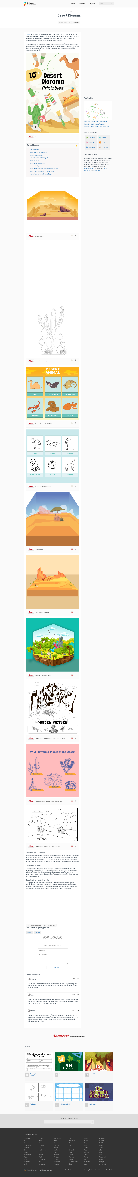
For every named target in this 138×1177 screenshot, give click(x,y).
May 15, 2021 (75, 1010)
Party (41, 1157)
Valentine (87, 1162)
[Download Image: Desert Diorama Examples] (76, 612)
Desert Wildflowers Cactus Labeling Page (42, 171)
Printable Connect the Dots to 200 (95, 121)
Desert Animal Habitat (36, 155)
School (56, 1159)
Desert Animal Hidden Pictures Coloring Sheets (44, 168)
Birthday (101, 1140)
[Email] (48, 939)
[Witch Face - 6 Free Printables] (99, 1082)
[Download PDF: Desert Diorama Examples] (72, 612)
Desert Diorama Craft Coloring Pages (41, 174)
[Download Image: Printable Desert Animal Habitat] (76, 423)
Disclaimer (98, 1170)
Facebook (87, 170)
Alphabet (102, 1138)
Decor (101, 1145)
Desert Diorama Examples (37, 163)
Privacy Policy (88, 1170)
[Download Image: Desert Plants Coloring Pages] (76, 360)
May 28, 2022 (75, 994)
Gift (25, 1150)
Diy (40, 1148)
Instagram (96, 170)
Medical (86, 1152)
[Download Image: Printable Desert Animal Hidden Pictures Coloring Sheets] (76, 738)
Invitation (57, 1150)
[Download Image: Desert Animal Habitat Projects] (76, 486)
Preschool (102, 1157)
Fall (70, 1148)
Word (70, 1143)
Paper (26, 1157)
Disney (26, 1148)
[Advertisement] (52, 257)
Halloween (42, 1150)
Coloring (56, 1145)
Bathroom (72, 1140)
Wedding (42, 1164)
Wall (25, 1164)
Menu (100, 1152)
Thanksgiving (73, 1162)
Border (56, 1143)
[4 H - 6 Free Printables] (69, 1052)
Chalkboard (102, 1143)
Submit (56, 967)
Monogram (27, 1155)
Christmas (27, 1145)
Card (70, 1138)
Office (71, 1155)
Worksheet (57, 1138)
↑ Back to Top (108, 1170)
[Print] (51, 939)
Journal (71, 1150)
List (40, 1152)
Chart (70, 1164)
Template (92, 4)
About (67, 1170)
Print (25, 1159)
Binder (86, 1140)
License (79, 1170)
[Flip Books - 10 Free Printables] (39, 1082)
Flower (86, 1148)
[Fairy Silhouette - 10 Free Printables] (99, 1052)
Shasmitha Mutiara (36, 925)
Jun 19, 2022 (76, 978)
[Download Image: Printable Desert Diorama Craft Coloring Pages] (76, 846)
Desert (28, 34)
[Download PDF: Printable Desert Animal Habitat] (72, 423)
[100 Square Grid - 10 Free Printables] (69, 1082)
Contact (72, 1170)
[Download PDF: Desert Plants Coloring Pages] (72, 360)
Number (82, 4)
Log (55, 1152)
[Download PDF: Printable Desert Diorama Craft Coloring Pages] (72, 846)
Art (25, 1140)
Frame (101, 1148)
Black (26, 1143)
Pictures (57, 1157)
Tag (40, 1162)
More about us (88, 168)
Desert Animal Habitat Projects (39, 158)
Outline (101, 1155)
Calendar (27, 1138)
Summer (27, 1162)
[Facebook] (44, 939)
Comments (76, 22)
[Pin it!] (31, 137)
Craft (70, 1145)
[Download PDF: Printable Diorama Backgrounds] (72, 675)
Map (85, 1164)
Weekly (56, 1164)
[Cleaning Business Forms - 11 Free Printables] (39, 1052)
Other (85, 1155)
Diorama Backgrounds (36, 166)
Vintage (101, 1162)
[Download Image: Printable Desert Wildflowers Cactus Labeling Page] (76, 801)
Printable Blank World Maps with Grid (96, 127)
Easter (56, 1148)
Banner (56, 1140)
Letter (73, 4)
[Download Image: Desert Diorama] (76, 236)
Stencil (86, 1159)
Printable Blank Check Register (94, 124)
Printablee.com (31, 1170)
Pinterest (104, 168)
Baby (40, 1140)
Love (70, 1152)
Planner (71, 1157)
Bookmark (42, 1143)
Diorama (37, 932)
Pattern (41, 1138)
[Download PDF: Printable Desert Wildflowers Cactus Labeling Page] (72, 801)
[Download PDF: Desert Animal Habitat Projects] (72, 486)
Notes (41, 1155)
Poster (86, 1157)
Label (100, 1150)
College (41, 1145)
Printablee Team (51, 925)
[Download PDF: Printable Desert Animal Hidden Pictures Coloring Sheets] (72, 738)
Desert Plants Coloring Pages (38, 152)
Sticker (101, 1159)
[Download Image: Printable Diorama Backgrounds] (76, 675)
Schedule (42, 1159)
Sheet (71, 1159)
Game (86, 1138)
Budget (86, 1143)
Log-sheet (102, 1164)
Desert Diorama (34, 150)
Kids (85, 1150)
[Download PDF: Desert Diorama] (72, 236)
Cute (85, 1145)
